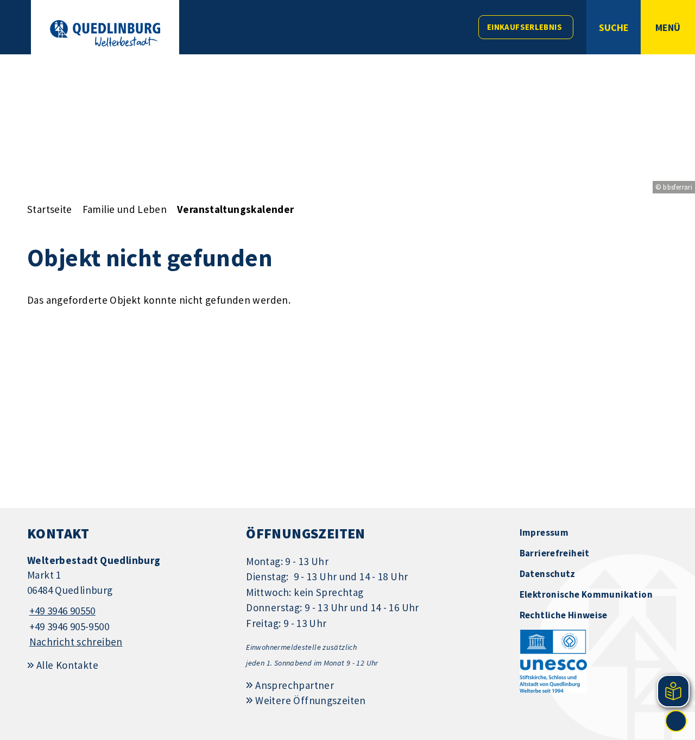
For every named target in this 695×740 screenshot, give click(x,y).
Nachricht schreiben (76, 641)
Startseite (49, 209)
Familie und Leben (125, 209)
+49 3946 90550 (61, 610)
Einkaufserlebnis (524, 27)
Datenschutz (548, 574)
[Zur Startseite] (105, 33)
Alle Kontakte (67, 665)
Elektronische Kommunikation (586, 594)
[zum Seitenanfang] (676, 721)
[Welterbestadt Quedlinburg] (128, 602)
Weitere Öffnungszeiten (310, 700)
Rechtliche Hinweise (564, 615)
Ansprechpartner (294, 685)
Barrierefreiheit (555, 553)
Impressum (544, 532)
